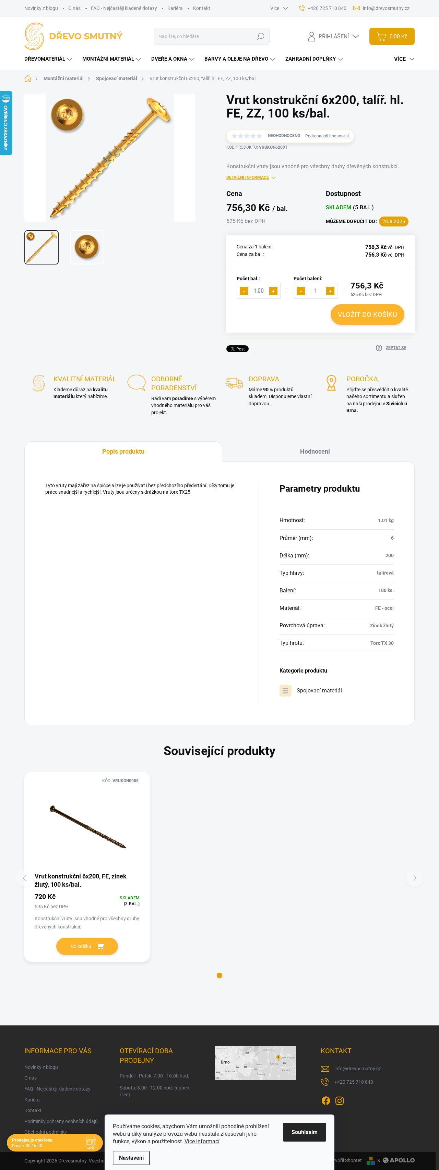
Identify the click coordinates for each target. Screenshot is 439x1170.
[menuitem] (49, 59)
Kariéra (175, 8)
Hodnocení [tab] (315, 451)
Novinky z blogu (41, 8)
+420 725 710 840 (353, 1082)
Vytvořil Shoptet (345, 1160)
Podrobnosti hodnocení (327, 136)
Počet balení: (308, 278)
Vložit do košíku (367, 314)
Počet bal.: (248, 278)
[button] (219, 975)
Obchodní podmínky (45, 1132)
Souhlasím (305, 1132)
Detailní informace (247, 177)
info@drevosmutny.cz (357, 1068)
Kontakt (201, 8)
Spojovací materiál (319, 690)
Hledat (261, 36)
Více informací (202, 1141)
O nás (74, 8)
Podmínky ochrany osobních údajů (61, 1121)
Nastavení (131, 1158)
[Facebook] (326, 1099)
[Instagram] (339, 1099)
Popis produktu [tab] (123, 451)
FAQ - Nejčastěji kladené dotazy (124, 8)
